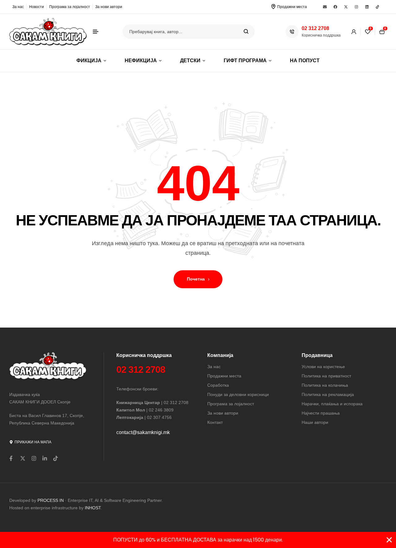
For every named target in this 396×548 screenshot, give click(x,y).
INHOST (93, 507)
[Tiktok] (377, 7)
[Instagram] (356, 7)
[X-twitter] (346, 7)
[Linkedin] (367, 7)
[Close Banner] (389, 540)
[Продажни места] (273, 6)
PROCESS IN (51, 500)
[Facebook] (335, 7)
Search (246, 31)
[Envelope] (325, 7)
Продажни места (292, 7)
